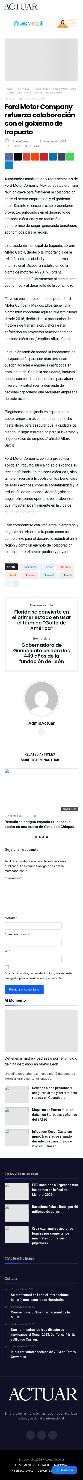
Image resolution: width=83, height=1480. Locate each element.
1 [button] (36, 837)
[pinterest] (44, 158)
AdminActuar (21, 141)
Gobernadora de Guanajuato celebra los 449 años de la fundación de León (41, 650)
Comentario (13, 878)
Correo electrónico (18, 934)
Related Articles (40, 754)
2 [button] (40, 837)
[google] (26, 158)
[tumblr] (61, 158)
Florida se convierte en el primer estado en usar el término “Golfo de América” (41, 617)
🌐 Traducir (64, 1470)
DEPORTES (45, 1470)
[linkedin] (53, 158)
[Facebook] (30, 1435)
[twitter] (18, 158)
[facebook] (9, 158)
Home (8, 89)
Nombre (11, 917)
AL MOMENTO (24, 1465)
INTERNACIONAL (22, 1470)
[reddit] (35, 158)
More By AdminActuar (40, 760)
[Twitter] (41, 1435)
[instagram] (52, 1435)
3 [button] (43, 837)
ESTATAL (23, 89)
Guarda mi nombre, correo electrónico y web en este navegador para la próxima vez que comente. (38, 976)
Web (7, 951)
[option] (41, 799)
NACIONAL (70, 809)
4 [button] (47, 837)
